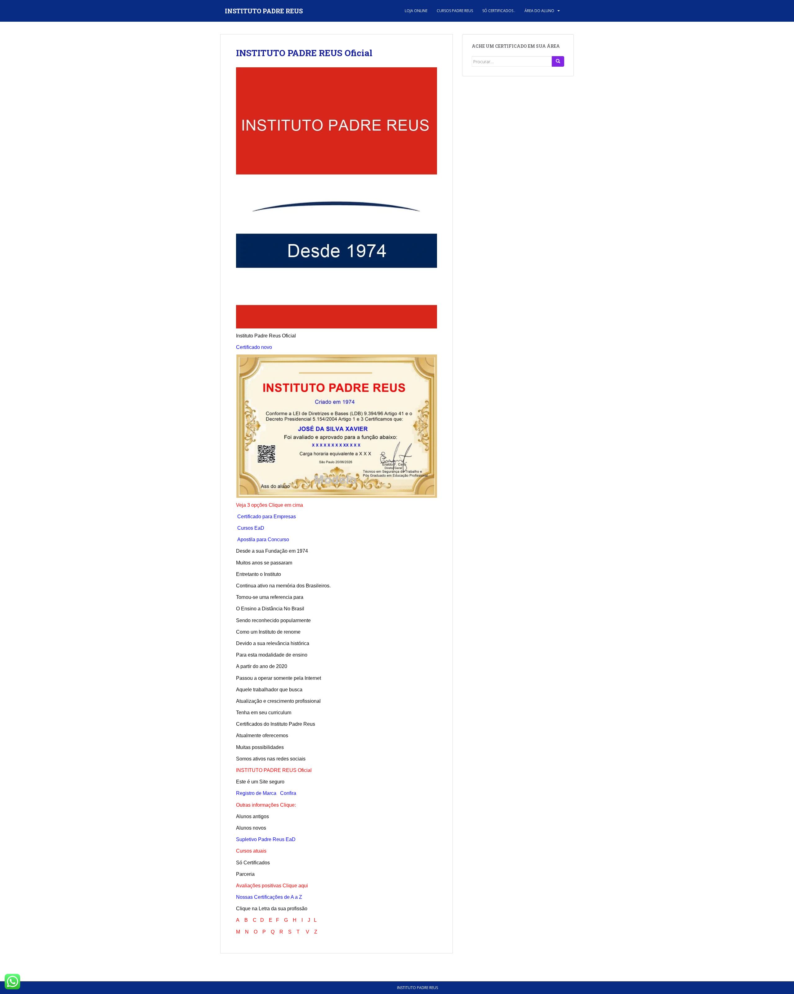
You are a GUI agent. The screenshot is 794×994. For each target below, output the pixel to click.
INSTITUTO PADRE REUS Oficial (304, 53)
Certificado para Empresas (266, 516)
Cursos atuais (251, 851)
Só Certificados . (498, 10)
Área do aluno (539, 10)
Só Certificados (253, 862)
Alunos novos (251, 828)
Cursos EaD (250, 528)
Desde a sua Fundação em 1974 (272, 551)
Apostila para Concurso (263, 539)
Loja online (416, 10)
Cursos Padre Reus (455, 10)
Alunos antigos (252, 816)
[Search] (558, 61)
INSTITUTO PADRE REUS (264, 11)
